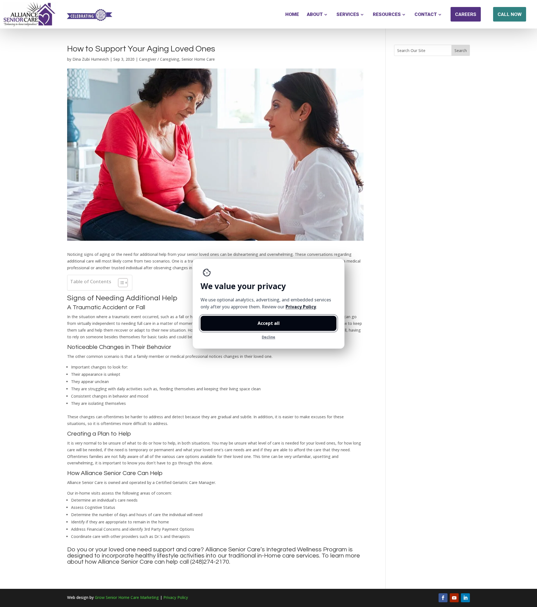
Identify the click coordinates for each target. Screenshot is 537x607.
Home (292, 14)
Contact (425, 14)
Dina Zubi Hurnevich (90, 59)
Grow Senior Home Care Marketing (127, 597)
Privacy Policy (175, 597)
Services (347, 14)
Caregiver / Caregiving (159, 59)
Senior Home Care (198, 59)
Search (460, 50)
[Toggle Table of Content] (120, 282)
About (315, 14)
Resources (387, 14)
